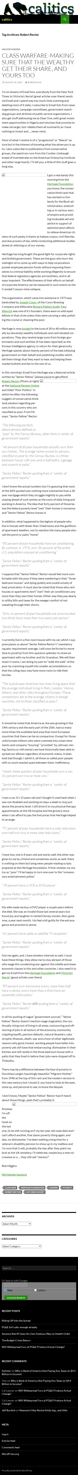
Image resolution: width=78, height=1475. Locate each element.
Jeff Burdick (8, 1410)
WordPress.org (10, 1453)
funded (26, 328)
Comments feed (11, 1447)
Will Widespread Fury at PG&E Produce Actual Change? (33, 1346)
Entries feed (8, 1440)
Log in (5, 1434)
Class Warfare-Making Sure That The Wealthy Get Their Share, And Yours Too (38, 65)
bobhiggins (34, 82)
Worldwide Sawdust (14, 1174)
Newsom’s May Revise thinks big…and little (43, 1410)
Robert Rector (10, 381)
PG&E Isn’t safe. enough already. (19, 1327)
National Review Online (24, 385)
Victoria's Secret (35, 1192)
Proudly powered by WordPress (17, 1470)
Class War (10, 1187)
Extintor (6, 1370)
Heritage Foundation (42, 973)
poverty (67, 1187)
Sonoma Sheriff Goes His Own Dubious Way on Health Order (36, 1333)
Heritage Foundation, (60, 184)
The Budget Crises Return (16, 1340)
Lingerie (53, 1187)
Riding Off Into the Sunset (16, 1320)
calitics (7, 19)
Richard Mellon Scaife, (46, 306)
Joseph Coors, (28, 302)
